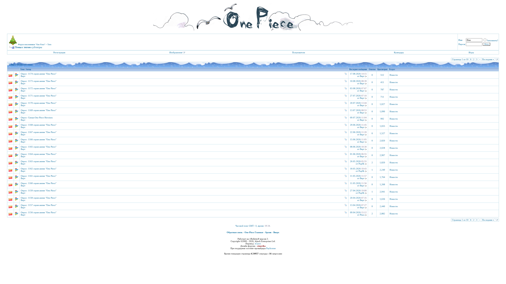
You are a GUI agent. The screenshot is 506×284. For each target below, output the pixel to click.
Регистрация (59, 52)
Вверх (276, 232)
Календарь (399, 52)
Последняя (488, 59)
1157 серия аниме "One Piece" (42, 205)
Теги (49, 44)
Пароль (461, 44)
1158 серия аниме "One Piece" (42, 198)
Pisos (362, 215)
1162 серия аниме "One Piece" (42, 168)
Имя (460, 40)
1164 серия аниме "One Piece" (42, 154)
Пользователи (298, 52)
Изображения (175, 52)
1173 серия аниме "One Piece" (42, 81)
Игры (471, 52)
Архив (268, 232)
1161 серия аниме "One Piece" (42, 176)
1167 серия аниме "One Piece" (42, 132)
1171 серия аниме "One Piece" (42, 95)
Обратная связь (235, 232)
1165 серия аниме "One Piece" (42, 147)
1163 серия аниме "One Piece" (42, 161)
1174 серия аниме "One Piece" (42, 74)
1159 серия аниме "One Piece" (42, 190)
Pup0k (361, 164)
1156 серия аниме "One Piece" (42, 212)
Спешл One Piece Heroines (40, 117)
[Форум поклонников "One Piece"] (253, 16)
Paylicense (271, 248)
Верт (23, 76)
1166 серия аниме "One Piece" (42, 139)
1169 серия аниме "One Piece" (42, 110)
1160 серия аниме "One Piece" (42, 183)
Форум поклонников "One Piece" (31, 44)
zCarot (258, 243)
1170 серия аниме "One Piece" (42, 103)
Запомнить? (492, 40)
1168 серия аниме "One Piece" (42, 125)
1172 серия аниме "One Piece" (42, 88)
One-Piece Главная (254, 232)
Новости (394, 75)
